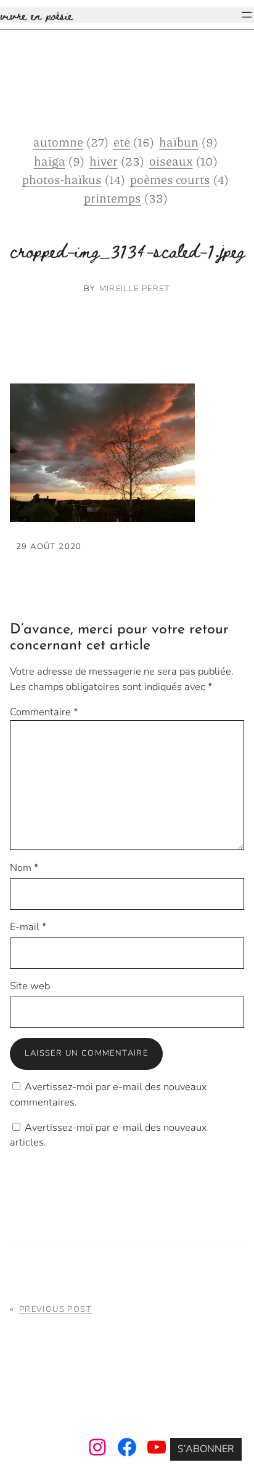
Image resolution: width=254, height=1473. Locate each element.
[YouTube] (156, 1447)
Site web (30, 986)
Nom (24, 868)
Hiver (116, 160)
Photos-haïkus (73, 179)
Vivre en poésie (36, 14)
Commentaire (44, 712)
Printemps (126, 197)
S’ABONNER (206, 1449)
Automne (71, 141)
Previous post (55, 1309)
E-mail (28, 927)
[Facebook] (127, 1447)
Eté (133, 141)
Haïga (59, 160)
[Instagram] (97, 1447)
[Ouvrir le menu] (246, 14)
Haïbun (188, 141)
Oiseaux (183, 160)
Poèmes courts (179, 179)
